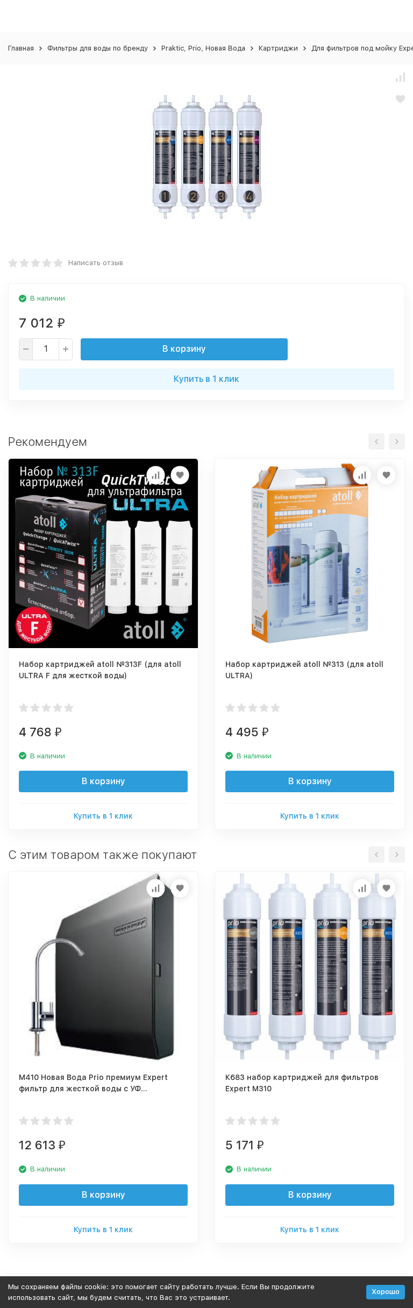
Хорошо (386, 1292)
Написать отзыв (95, 263)
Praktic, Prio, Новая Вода (203, 48)
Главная (21, 48)
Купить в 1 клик (206, 379)
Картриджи (278, 48)
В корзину (184, 349)
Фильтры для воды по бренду (97, 48)
